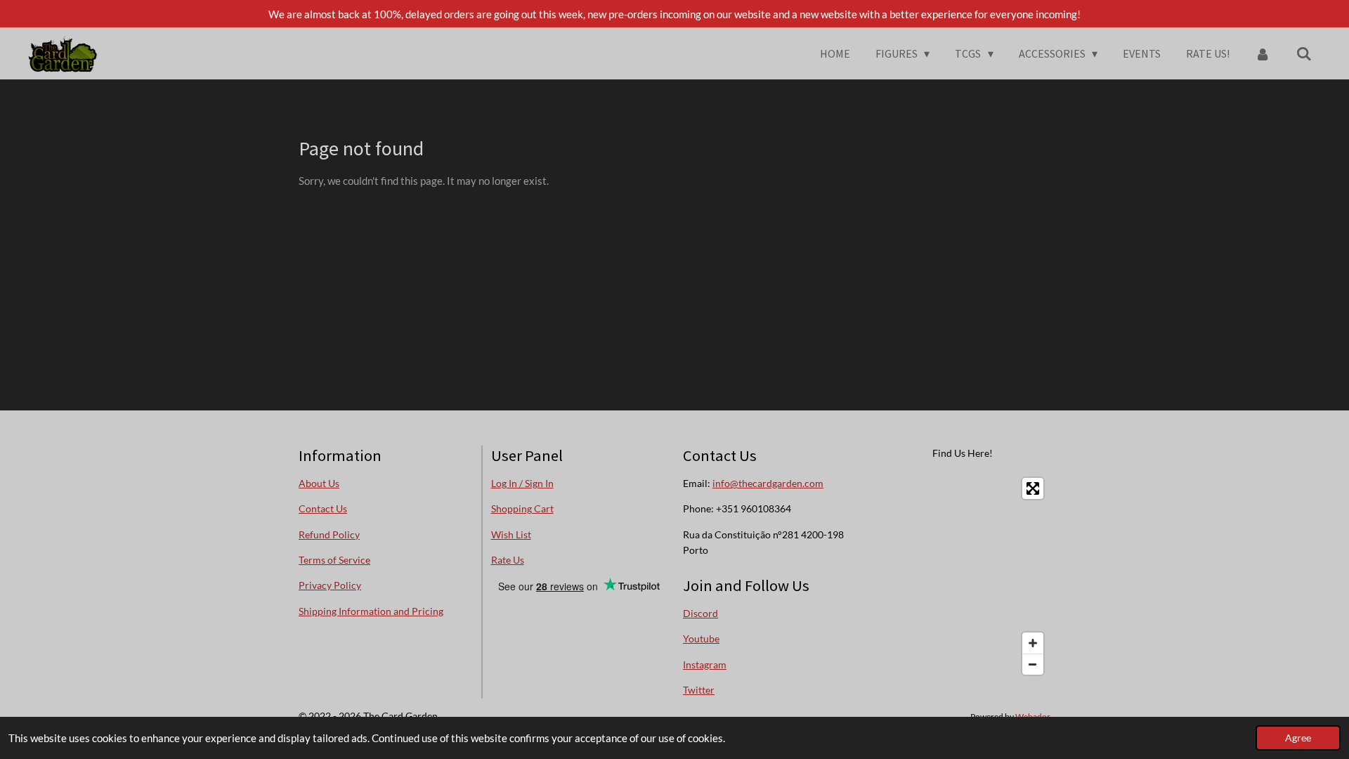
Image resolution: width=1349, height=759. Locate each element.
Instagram (704, 664)
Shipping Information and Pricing (371, 611)
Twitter (699, 690)
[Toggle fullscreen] (1032, 488)
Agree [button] (1298, 738)
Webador (1032, 716)
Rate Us (507, 560)
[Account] (1262, 53)
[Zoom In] (1032, 643)
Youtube (701, 638)
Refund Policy (329, 534)
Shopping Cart (522, 508)
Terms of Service (334, 560)
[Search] (1304, 53)
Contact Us (323, 508)
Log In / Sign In (522, 483)
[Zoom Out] (1032, 664)
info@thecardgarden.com (767, 483)
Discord (700, 613)
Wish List (511, 534)
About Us (319, 483)
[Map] (963, 576)
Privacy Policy (330, 585)
